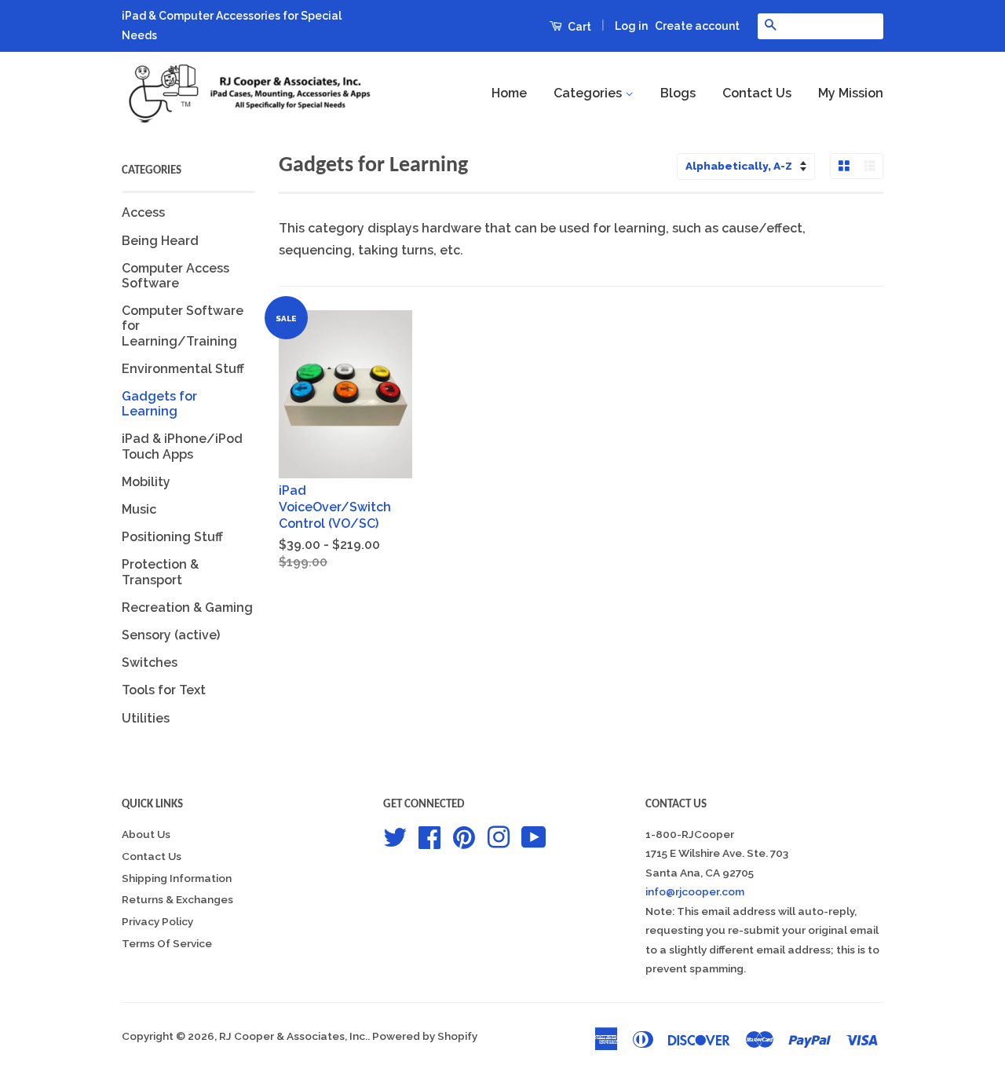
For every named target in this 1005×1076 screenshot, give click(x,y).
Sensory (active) (171, 635)
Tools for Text (164, 690)
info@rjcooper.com (694, 891)
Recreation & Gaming (187, 607)
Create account (697, 26)
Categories (589, 93)
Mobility (146, 481)
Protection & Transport (160, 572)
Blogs (678, 93)
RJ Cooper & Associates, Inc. (293, 1036)
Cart (578, 26)
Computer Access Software (175, 276)
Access (143, 212)
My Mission (850, 93)
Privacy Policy (157, 921)
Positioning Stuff (172, 536)
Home (509, 93)
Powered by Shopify (424, 1036)
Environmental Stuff (183, 368)
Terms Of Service (167, 943)
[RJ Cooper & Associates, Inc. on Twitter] (395, 835)
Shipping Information (177, 878)
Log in (631, 26)
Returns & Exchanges (177, 899)
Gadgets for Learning (159, 404)
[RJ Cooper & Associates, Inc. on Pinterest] (464, 835)
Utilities (146, 718)
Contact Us (756, 93)
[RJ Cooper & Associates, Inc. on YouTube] (533, 835)
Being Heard (160, 240)
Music (139, 509)
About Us (146, 834)
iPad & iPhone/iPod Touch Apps (182, 446)
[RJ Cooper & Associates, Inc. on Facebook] (429, 835)
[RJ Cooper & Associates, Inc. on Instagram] (498, 835)
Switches (149, 662)
